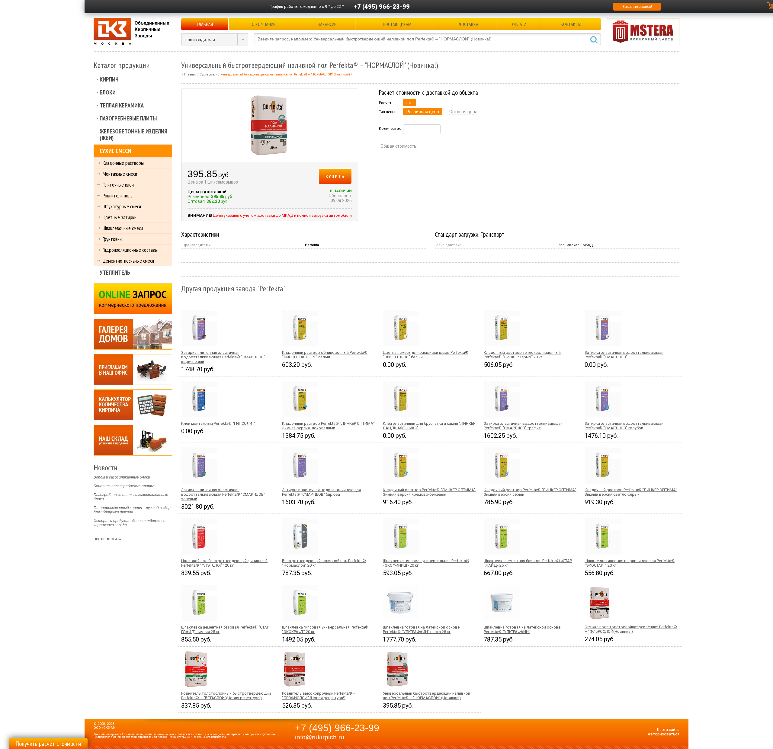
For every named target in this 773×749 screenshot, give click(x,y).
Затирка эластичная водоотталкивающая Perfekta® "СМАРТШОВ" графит (523, 425)
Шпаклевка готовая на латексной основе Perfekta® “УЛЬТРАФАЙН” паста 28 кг (421, 629)
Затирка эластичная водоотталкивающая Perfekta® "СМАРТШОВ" (624, 354)
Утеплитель (115, 273)
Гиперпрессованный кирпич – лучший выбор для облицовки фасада (132, 510)
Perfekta (312, 245)
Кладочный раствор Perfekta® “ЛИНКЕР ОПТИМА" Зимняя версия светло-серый (631, 492)
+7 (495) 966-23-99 (382, 6)
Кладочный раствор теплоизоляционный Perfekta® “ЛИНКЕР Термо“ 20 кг (522, 354)
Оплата (519, 24)
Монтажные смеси (120, 173)
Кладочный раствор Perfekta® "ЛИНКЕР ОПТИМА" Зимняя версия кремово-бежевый (429, 492)
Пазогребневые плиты (128, 118)
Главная (205, 24)
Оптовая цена (463, 111)
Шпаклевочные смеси (123, 228)
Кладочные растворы (123, 162)
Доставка (468, 24)
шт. (409, 102)
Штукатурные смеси (122, 206)
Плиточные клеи (118, 184)
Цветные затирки (119, 217)
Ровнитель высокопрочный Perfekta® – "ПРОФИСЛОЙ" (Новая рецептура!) (319, 695)
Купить (335, 176)
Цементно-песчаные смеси (128, 260)
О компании (264, 24)
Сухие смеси (115, 151)
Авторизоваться (663, 734)
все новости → (108, 538)
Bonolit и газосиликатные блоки (122, 477)
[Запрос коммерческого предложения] (133, 299)
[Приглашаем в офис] (133, 369)
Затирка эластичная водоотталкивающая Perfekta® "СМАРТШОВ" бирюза (321, 492)
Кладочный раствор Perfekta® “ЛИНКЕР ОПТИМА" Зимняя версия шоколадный (328, 425)
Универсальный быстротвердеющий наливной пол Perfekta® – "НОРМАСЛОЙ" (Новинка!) (426, 695)
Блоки (108, 92)
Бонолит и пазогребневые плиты (124, 486)
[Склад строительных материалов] (133, 440)
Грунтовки (112, 238)
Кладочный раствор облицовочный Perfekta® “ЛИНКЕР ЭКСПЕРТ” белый (324, 354)
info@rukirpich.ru (319, 737)
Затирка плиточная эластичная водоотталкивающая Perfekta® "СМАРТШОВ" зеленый (223, 494)
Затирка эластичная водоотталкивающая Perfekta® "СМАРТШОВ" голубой (624, 425)
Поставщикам (397, 24)
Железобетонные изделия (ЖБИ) (133, 134)
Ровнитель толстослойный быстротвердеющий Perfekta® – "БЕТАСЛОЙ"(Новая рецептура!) (226, 695)
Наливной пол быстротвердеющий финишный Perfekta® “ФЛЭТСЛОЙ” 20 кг (224, 563)
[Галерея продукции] (133, 334)
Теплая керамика (122, 105)
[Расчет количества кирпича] (133, 405)
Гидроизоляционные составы (130, 249)
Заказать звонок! (637, 7)
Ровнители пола (118, 195)
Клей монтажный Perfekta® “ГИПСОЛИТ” (218, 423)
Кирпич (109, 79)
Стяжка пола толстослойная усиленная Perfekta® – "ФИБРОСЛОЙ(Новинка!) (631, 629)
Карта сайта (668, 729)
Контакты (571, 24)
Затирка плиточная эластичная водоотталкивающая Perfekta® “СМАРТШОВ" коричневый (223, 357)
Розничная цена (422, 111)
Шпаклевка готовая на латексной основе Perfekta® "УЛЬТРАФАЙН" (522, 629)
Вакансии (327, 24)
